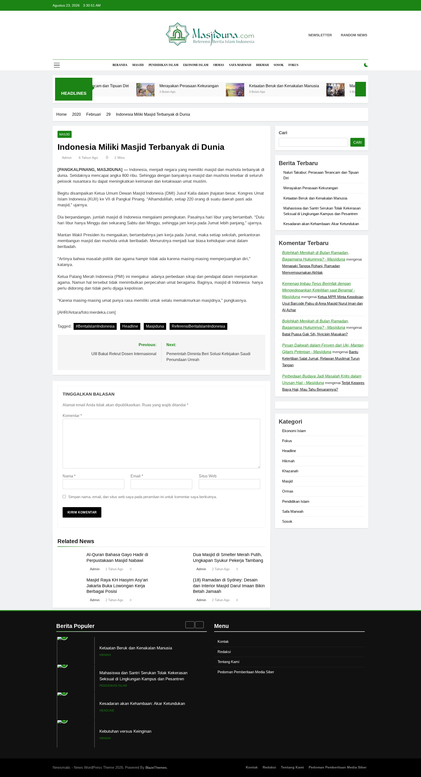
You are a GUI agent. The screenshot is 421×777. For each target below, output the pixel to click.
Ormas (218, 65)
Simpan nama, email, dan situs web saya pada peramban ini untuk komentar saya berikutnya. (142, 497)
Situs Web (208, 476)
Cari (283, 132)
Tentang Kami (228, 662)
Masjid (138, 65)
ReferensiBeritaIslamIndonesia (198, 326)
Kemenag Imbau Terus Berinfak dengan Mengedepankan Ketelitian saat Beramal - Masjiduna (318, 290)
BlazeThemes (156, 767)
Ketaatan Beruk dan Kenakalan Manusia (263, 86)
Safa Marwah (240, 65)
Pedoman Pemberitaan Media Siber (246, 672)
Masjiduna (155, 326)
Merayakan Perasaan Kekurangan (168, 86)
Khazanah (290, 471)
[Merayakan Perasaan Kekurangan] (124, 92)
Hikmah (262, 65)
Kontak (223, 641)
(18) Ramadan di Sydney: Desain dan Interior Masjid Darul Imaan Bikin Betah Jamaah (229, 586)
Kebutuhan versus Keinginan (125, 731)
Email (137, 476)
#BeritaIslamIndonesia (95, 326)
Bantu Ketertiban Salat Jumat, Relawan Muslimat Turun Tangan (321, 358)
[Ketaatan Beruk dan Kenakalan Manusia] (214, 92)
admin (67, 158)
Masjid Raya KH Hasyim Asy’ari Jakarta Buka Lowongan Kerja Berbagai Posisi (117, 586)
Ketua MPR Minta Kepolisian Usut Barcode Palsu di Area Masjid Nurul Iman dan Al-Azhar (322, 303)
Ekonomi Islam (195, 65)
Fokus (293, 65)
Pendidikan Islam (163, 65)
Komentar (72, 416)
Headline (130, 326)
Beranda (120, 65)
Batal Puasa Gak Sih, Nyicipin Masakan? (315, 334)
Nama (69, 476)
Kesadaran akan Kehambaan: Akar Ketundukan (321, 224)
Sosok (279, 65)
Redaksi (224, 652)
